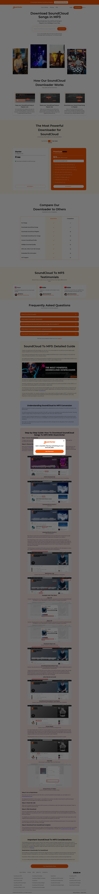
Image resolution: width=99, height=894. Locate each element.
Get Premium (49, 451)
